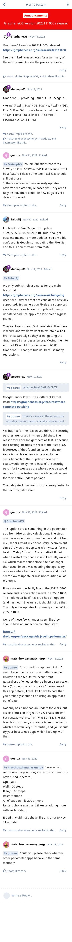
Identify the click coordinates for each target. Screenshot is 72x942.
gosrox (15, 388)
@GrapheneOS (14, 521)
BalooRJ (13, 278)
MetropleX (15, 164)
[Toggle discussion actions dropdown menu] (68, 4)
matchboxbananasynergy (25, 767)
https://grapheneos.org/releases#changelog (33, 295)
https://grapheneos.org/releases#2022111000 (34, 50)
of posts (34, 4)
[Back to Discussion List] (4, 4)
